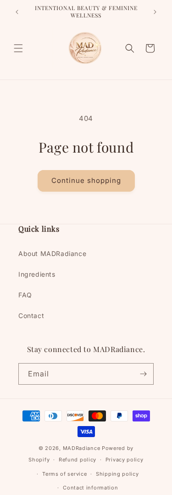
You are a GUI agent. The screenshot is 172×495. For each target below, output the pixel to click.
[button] (18, 48)
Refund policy (77, 459)
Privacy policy (124, 459)
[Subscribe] (143, 374)
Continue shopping (86, 180)
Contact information (90, 487)
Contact (31, 315)
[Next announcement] (155, 12)
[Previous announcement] (17, 12)
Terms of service (64, 474)
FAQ (25, 295)
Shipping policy (117, 474)
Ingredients (36, 274)
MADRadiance (81, 448)
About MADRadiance (52, 253)
